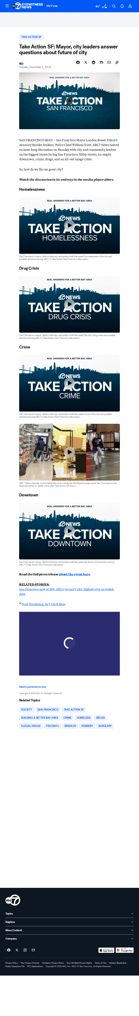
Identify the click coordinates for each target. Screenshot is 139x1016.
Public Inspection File (15, 966)
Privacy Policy (11, 963)
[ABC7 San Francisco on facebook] (8, 950)
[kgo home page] (12, 900)
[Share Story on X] (86, 62)
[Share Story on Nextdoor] (101, 62)
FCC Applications (35, 966)
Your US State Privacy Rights (79, 963)
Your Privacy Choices (30, 963)
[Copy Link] (117, 62)
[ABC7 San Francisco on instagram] (25, 950)
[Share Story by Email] (109, 62)
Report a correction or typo (32, 686)
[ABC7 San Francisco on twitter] (17, 950)
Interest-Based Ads (117, 963)
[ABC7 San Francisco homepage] (27, 6)
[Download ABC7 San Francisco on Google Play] (125, 950)
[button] (7, 5)
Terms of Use (100, 963)
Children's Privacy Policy (53, 963)
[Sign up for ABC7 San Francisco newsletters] (33, 950)
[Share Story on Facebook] (78, 62)
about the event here (74, 574)
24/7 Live (52, 6)
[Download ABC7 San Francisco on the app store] (106, 950)
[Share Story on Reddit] (93, 62)
